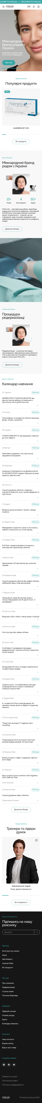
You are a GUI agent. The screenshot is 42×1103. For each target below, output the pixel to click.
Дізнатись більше (12, 229)
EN (28, 7)
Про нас (8, 63)
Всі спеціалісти (21, 902)
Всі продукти (21, 141)
